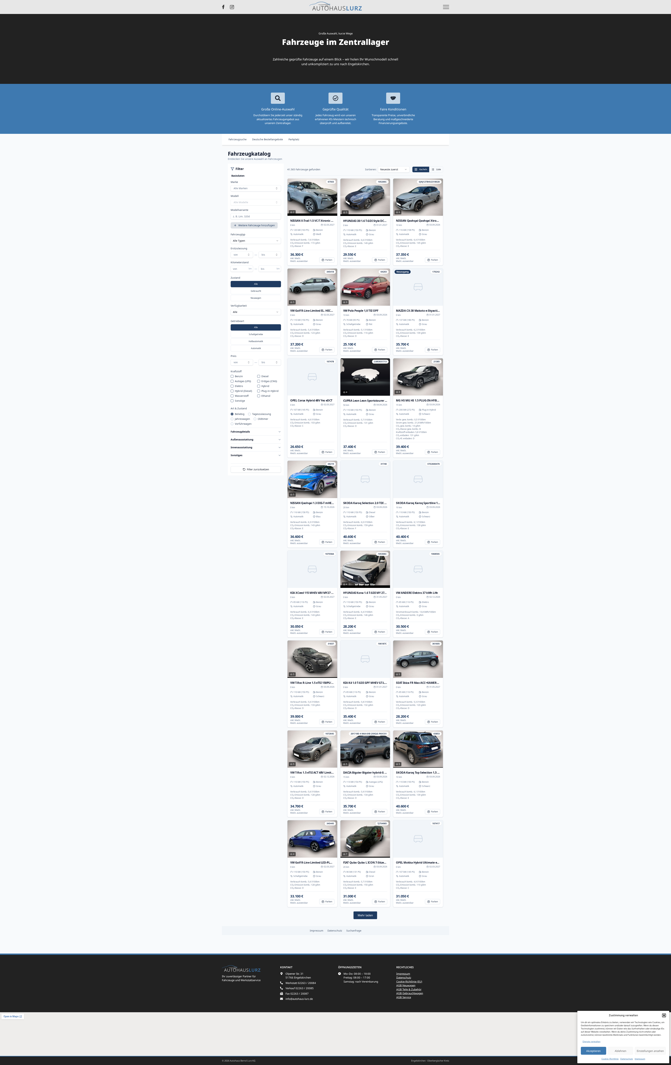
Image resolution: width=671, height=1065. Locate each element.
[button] (664, 1015)
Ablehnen (620, 1051)
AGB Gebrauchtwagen (409, 993)
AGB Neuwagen (405, 985)
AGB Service (403, 997)
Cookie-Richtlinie (610, 1058)
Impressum (640, 1058)
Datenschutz (626, 1058)
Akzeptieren (593, 1051)
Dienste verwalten (591, 1041)
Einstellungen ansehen (650, 1051)
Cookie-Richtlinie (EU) (409, 981)
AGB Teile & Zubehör (408, 989)
